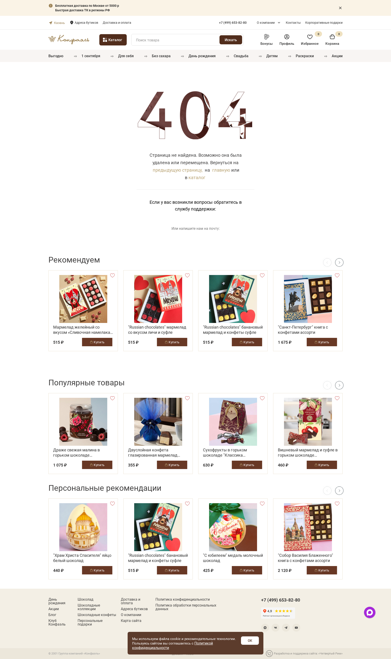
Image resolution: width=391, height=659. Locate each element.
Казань (59, 23)
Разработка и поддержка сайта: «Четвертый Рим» (308, 653)
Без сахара (161, 55)
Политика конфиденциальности (182, 599)
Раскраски (305, 55)
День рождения (202, 55)
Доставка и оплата (117, 22)
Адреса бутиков (86, 22)
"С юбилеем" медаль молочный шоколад (233, 558)
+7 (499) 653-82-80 (280, 600)
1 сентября (90, 55)
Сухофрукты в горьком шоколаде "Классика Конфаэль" (225, 452)
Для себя (126, 55)
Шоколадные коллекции (89, 607)
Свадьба (241, 55)
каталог (196, 177)
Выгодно (55, 55)
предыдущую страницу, (178, 170)
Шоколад (85, 599)
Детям (272, 55)
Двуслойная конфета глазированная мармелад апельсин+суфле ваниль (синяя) (152, 452)
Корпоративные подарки (324, 22)
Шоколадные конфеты (97, 614)
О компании (266, 22)
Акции (337, 55)
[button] (339, 262)
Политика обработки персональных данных (185, 607)
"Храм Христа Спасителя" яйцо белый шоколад (82, 558)
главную (221, 170)
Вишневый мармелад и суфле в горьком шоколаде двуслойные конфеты (308, 452)
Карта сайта (131, 620)
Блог (52, 614)
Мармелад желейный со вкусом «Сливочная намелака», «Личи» (83, 330)
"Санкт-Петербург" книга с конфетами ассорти (303, 330)
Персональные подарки (90, 622)
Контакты (293, 22)
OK (250, 640)
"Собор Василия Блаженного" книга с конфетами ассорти (305, 558)
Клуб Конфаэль (57, 622)
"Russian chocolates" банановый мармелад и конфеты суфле (233, 330)
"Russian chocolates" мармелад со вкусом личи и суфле (157, 330)
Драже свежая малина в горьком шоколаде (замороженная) (76, 452)
